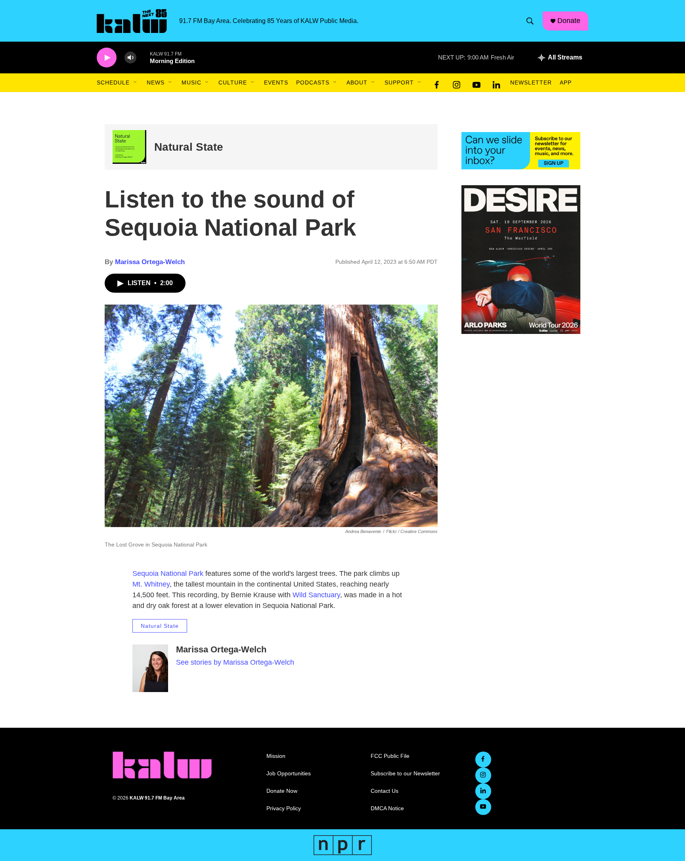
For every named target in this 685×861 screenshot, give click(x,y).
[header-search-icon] (530, 21)
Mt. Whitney (151, 584)
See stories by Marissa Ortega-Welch (235, 662)
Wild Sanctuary (316, 595)
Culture (232, 82)
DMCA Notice (387, 808)
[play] (106, 57)
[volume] (130, 58)
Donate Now (281, 791)
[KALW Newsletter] (520, 150)
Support (399, 82)
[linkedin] (496, 83)
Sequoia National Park (167, 573)
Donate (568, 21)
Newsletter (531, 82)
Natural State (188, 147)
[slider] (143, 57)
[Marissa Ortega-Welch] (150, 668)
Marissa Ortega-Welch (150, 262)
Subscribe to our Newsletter (405, 774)
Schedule (113, 82)
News (156, 82)
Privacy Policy (283, 808)
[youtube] (476, 83)
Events (276, 82)
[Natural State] (129, 147)
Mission (275, 756)
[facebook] (437, 83)
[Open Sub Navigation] (135, 82)
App (566, 82)
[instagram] (457, 83)
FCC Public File (390, 756)
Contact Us (384, 791)
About (356, 82)
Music (191, 82)
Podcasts (312, 82)
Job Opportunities (288, 774)
